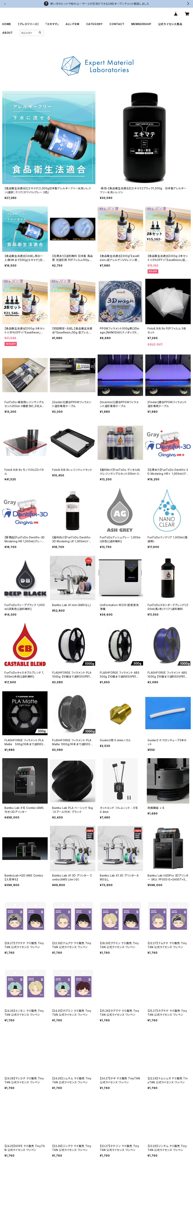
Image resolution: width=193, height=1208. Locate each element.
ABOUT (7, 32)
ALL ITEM (72, 24)
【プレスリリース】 (28, 24)
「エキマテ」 (52, 24)
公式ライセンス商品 (170, 24)
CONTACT (117, 24)
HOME (6, 24)
